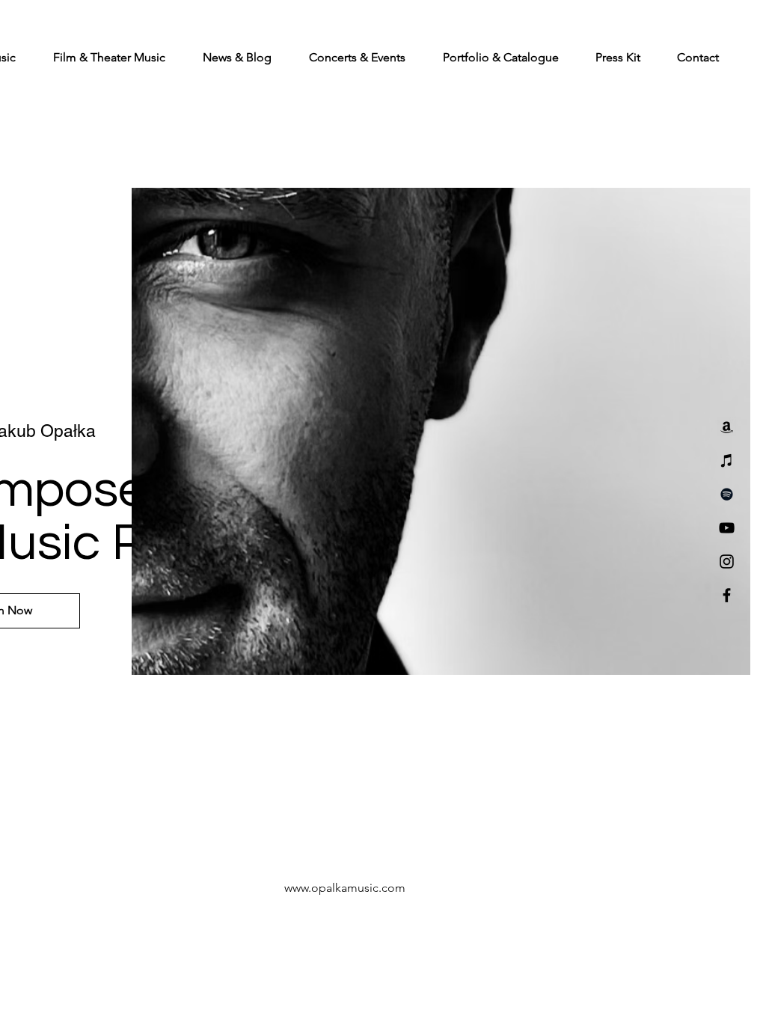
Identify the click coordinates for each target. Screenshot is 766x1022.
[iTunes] (726, 460)
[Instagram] (726, 561)
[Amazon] (726, 426)
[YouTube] (726, 527)
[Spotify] (726, 494)
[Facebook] (726, 595)
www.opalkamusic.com (344, 888)
